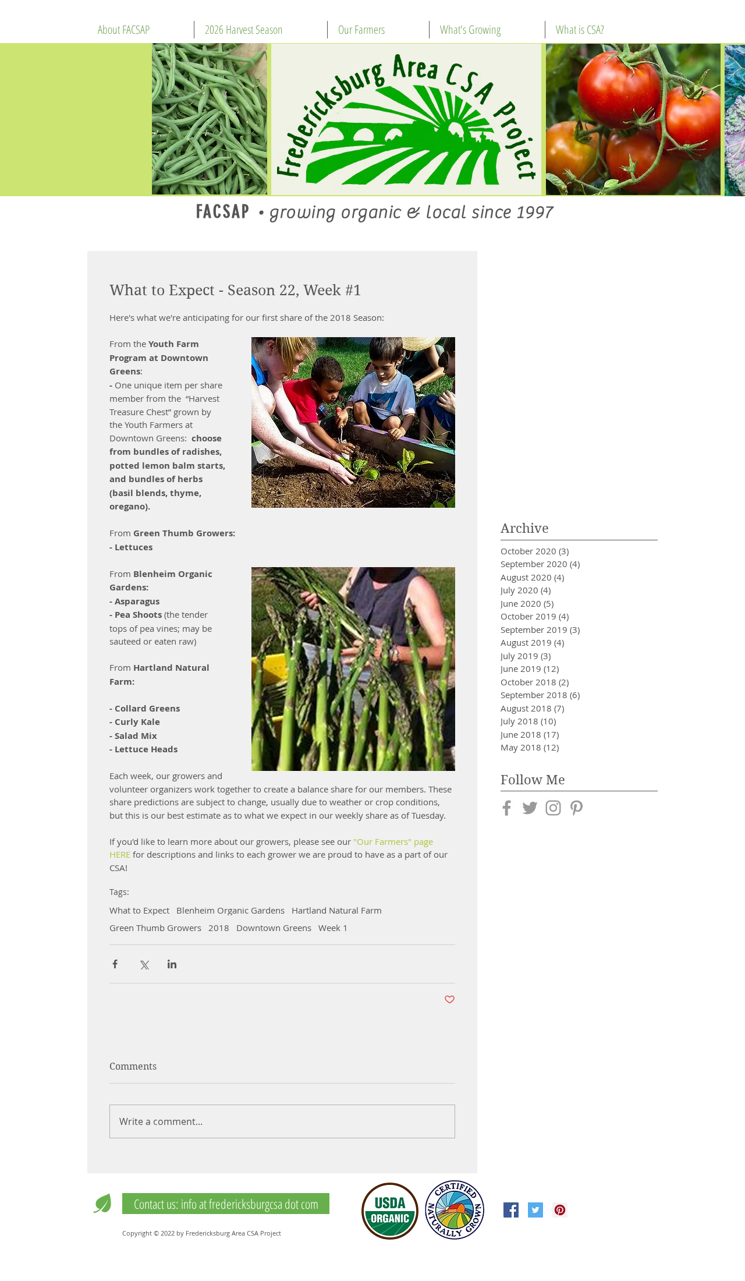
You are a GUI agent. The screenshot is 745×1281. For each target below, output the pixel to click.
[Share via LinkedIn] (172, 963)
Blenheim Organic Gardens (230, 910)
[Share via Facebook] (114, 963)
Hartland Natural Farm (337, 910)
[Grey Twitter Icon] (530, 808)
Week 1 (333, 927)
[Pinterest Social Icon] (559, 1210)
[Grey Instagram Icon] (553, 808)
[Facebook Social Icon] (511, 1210)
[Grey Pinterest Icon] (576, 808)
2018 (218, 927)
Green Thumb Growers (155, 927)
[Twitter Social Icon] (535, 1210)
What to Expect (139, 910)
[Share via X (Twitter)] (143, 963)
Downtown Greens (273, 927)
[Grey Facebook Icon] (506, 808)
